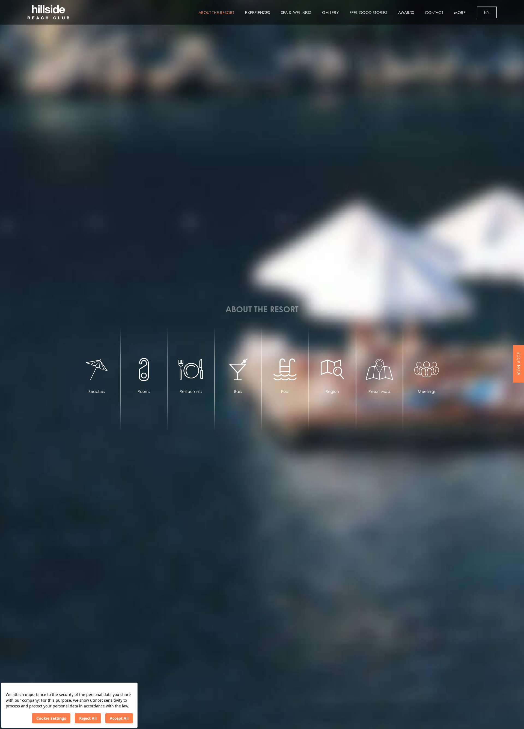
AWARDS (406, 12)
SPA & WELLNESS (296, 12)
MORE (460, 12)
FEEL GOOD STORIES (368, 12)
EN (487, 12)
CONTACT (434, 12)
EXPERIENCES (257, 12)
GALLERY (330, 12)
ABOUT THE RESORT (216, 12)
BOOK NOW (518, 364)
